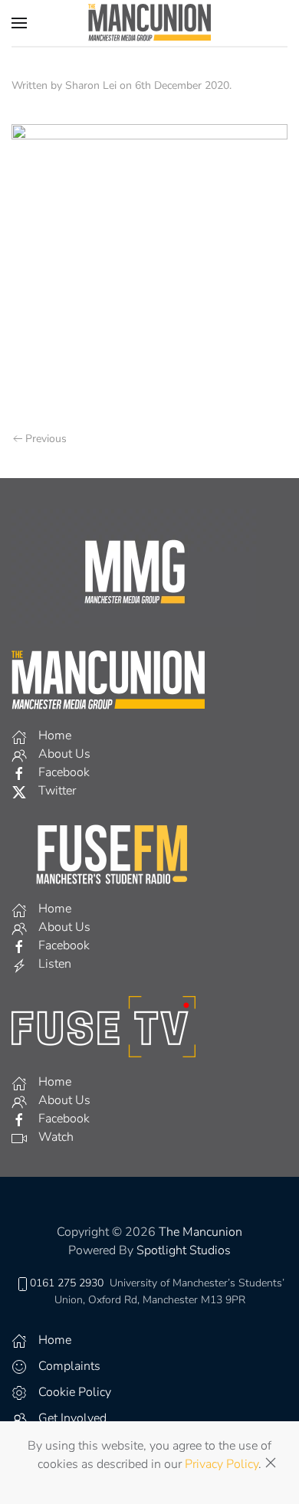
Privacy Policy (221, 1464)
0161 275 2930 (67, 1283)
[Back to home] (149, 23)
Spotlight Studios (183, 1250)
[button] (19, 23)
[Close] (270, 1462)
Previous (46, 438)
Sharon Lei (91, 85)
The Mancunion (200, 1232)
